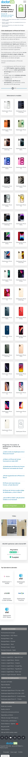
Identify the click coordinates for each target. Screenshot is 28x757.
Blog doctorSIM (5, 726)
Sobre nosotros (5, 729)
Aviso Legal (14, 752)
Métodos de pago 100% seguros (9, 718)
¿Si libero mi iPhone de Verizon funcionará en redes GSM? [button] (12, 460)
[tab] (14, 452)
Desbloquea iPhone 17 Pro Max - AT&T (12, 690)
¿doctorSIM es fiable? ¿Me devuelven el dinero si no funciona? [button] (14, 498)
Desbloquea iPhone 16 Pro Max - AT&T (12, 693)
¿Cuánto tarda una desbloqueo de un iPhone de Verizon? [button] (13, 452)
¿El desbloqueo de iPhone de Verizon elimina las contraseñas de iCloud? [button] (13, 467)
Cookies (20, 752)
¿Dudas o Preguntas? (10, 506)
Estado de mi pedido (6, 706)
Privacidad (6, 752)
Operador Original (6, 687)
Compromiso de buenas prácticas (10, 712)
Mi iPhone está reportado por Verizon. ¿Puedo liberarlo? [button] (11, 484)
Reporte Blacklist (5, 684)
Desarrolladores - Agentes (9, 723)
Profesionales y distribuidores (9, 720)
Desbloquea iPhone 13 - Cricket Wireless (13, 696)
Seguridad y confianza (7, 715)
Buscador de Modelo (6, 681)
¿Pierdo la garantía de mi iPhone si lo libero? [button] (13, 476)
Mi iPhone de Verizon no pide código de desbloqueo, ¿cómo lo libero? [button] (13, 491)
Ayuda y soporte (5, 709)
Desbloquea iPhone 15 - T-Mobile (11, 699)
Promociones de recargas (8, 632)
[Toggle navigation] (24, 2)
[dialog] (5, 756)
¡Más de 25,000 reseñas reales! (9, 732)
